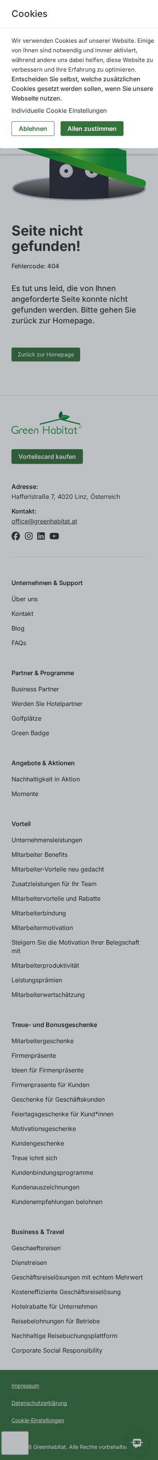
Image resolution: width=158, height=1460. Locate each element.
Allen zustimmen (92, 128)
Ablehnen (33, 128)
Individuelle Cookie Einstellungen (59, 110)
